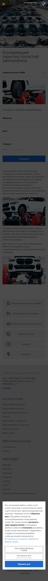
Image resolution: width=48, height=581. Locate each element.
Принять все (24, 564)
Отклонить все (24, 556)
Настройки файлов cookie (24, 549)
